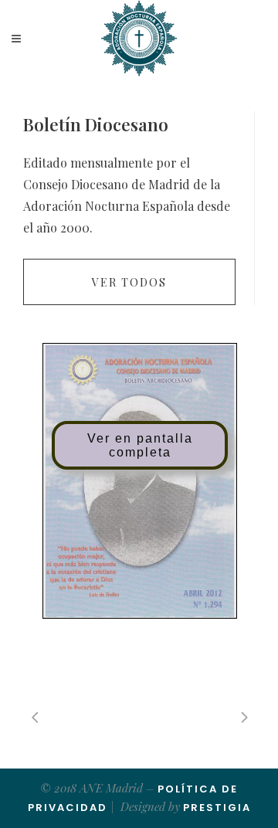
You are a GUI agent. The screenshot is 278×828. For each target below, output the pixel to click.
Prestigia (217, 807)
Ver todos (129, 282)
